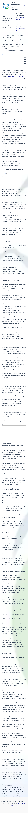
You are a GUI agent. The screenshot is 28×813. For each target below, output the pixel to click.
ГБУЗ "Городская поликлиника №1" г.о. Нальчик (16, 6)
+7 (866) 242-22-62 (20, 24)
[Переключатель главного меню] (25, 6)
